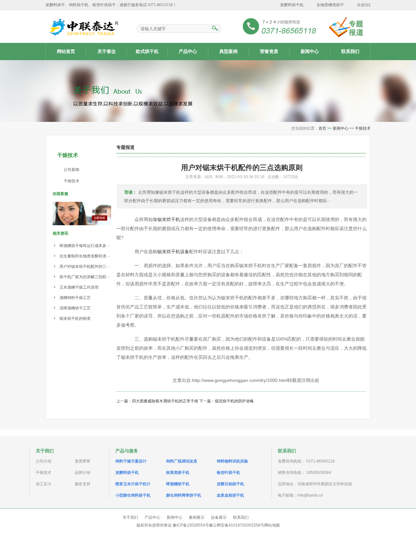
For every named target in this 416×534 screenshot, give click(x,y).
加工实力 (43, 484)
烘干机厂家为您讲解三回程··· (84, 277)
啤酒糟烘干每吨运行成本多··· (84, 245)
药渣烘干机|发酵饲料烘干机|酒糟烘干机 (83, 26)
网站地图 (272, 525)
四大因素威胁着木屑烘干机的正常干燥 (165, 401)
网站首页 (66, 51)
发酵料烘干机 (292, 5)
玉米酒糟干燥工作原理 (78, 287)
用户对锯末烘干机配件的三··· (84, 266)
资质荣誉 (82, 461)
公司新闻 (71, 169)
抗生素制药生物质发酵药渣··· (84, 256)
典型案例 (228, 51)
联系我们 (350, 51)
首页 (322, 128)
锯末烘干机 (168, 219)
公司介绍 (43, 461)
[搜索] (215, 28)
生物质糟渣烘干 (330, 5)
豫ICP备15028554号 (191, 525)
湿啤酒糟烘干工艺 (75, 308)
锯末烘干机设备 (173, 251)
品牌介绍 (82, 472)
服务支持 (82, 484)
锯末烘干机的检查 (75, 318)
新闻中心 (310, 51)
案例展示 (196, 517)
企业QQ (363, 5)
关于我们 (130, 517)
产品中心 (188, 51)
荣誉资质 (269, 51)
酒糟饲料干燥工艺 (75, 297)
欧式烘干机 (147, 51)
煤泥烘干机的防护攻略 (234, 401)
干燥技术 (362, 128)
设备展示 (219, 517)
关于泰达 (107, 51)
